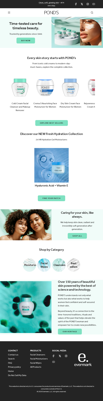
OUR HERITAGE (70, 331)
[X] (82, 4)
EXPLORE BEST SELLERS (51, 123)
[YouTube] (94, 4)
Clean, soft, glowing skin (49, 2)
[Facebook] (76, 4)
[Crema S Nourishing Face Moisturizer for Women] (45, 88)
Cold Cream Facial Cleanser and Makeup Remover (20, 107)
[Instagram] (88, 4)
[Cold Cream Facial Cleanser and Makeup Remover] (20, 88)
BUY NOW (25, 40)
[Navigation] (9, 13)
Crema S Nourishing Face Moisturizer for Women (45, 105)
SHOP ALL (77, 236)
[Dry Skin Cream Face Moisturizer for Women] (70, 88)
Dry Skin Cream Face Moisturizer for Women (70, 105)
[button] (11, 94)
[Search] (92, 13)
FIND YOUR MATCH (51, 198)
